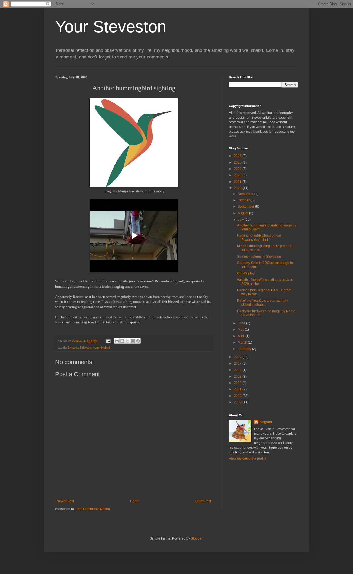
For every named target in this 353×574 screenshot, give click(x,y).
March (243, 343)
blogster (266, 422)
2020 (238, 188)
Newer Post (65, 501)
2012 (238, 383)
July (241, 219)
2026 (238, 156)
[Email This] (117, 341)
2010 (238, 396)
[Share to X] (127, 341)
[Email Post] (107, 340)
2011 (238, 389)
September (246, 207)
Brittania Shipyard (79, 347)
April (241, 336)
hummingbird (101, 347)
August (243, 213)
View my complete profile (247, 458)
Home (134, 501)
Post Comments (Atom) (93, 509)
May (241, 330)
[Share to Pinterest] (138, 341)
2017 (238, 363)
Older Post (203, 501)
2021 (238, 182)
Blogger (196, 538)
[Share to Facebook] (132, 341)
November (246, 194)
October (244, 200)
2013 (238, 376)
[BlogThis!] (122, 341)
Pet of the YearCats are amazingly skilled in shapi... (262, 302)
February (245, 349)
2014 (238, 370)
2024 (238, 169)
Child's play (246, 273)
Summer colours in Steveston (259, 256)
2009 (238, 402)
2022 (238, 175)
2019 (238, 357)
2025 (238, 162)
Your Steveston (110, 26)
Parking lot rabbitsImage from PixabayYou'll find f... (259, 237)
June (242, 323)
